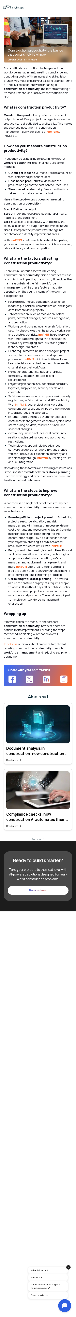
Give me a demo (39, 1295)
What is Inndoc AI (40, 1270)
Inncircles (52, 132)
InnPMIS (16, 240)
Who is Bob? (37, 1277)
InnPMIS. (56, 546)
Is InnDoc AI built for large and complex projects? (46, 1286)
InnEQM (21, 567)
